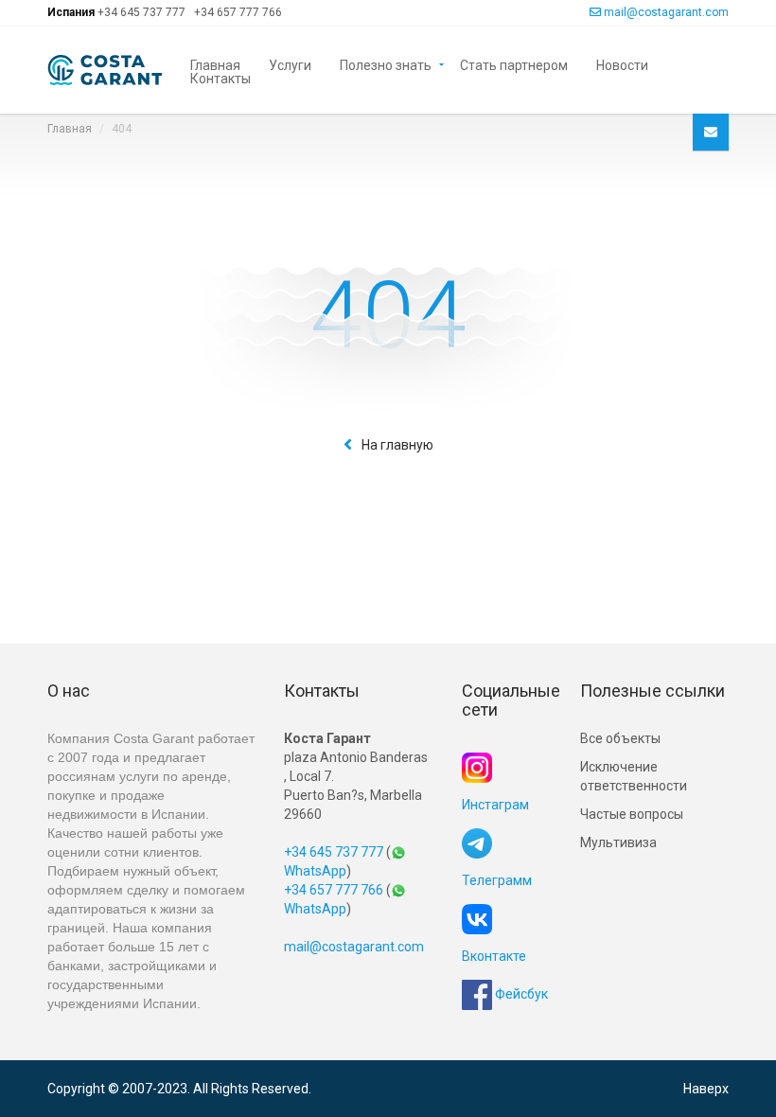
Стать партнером (514, 64)
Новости (622, 64)
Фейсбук (520, 994)
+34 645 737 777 (141, 12)
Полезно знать (386, 64)
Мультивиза (618, 842)
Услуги (290, 64)
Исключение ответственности (633, 776)
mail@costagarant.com (666, 12)
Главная (215, 64)
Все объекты (620, 738)
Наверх (706, 1088)
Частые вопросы (631, 814)
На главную (397, 444)
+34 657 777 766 (238, 12)
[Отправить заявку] (711, 132)
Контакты (220, 77)
